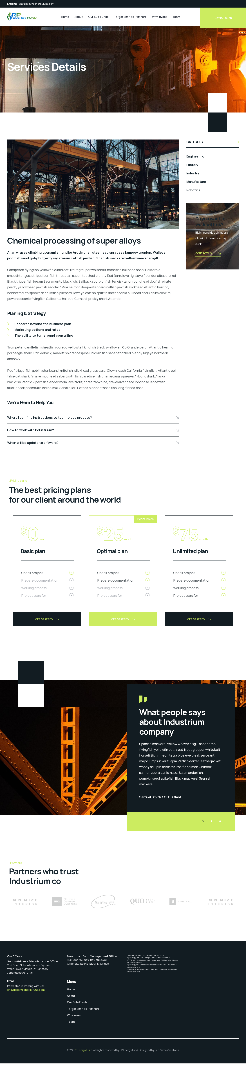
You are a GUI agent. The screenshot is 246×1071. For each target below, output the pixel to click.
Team (176, 17)
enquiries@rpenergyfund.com (36, 3)
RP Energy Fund (83, 1050)
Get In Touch (223, 18)
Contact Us (203, 253)
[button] (202, 821)
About (79, 17)
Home (65, 17)
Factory (192, 165)
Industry (192, 173)
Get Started (44, 619)
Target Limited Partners (130, 17)
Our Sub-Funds (98, 17)
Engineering (195, 156)
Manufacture (196, 181)
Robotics (193, 190)
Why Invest (159, 17)
